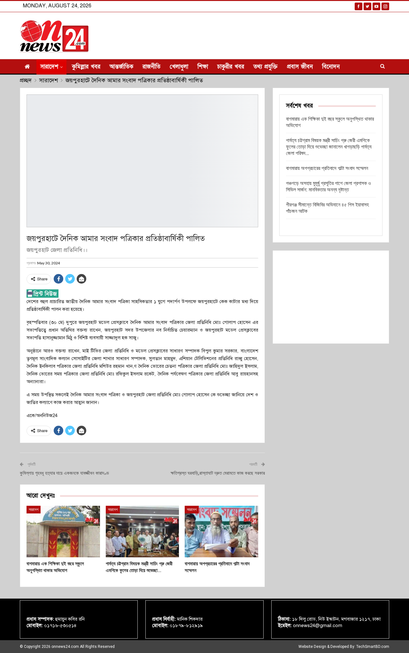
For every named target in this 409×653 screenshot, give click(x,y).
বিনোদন (331, 66)
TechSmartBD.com (372, 646)
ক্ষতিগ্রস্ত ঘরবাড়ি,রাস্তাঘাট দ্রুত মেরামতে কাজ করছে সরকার (218, 473)
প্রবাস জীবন (300, 66)
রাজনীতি (151, 66)
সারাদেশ (49, 66)
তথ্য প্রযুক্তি (265, 66)
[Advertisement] (330, 297)
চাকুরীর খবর (230, 66)
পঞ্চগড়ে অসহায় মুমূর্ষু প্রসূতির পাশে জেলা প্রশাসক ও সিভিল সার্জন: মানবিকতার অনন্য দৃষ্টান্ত (328, 186)
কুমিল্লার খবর (86, 66)
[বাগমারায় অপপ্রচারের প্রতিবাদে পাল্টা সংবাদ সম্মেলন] (221, 531)
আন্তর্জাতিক (121, 66)
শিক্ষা (202, 66)
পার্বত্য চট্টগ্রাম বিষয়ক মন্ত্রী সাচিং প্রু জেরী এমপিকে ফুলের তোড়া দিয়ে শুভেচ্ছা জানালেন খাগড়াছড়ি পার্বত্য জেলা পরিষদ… (329, 146)
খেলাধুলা (179, 66)
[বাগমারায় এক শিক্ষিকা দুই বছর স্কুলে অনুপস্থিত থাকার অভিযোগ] (63, 531)
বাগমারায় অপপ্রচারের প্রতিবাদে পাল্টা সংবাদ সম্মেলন (327, 168)
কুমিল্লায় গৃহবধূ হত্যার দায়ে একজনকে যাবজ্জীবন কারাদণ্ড (64, 473)
